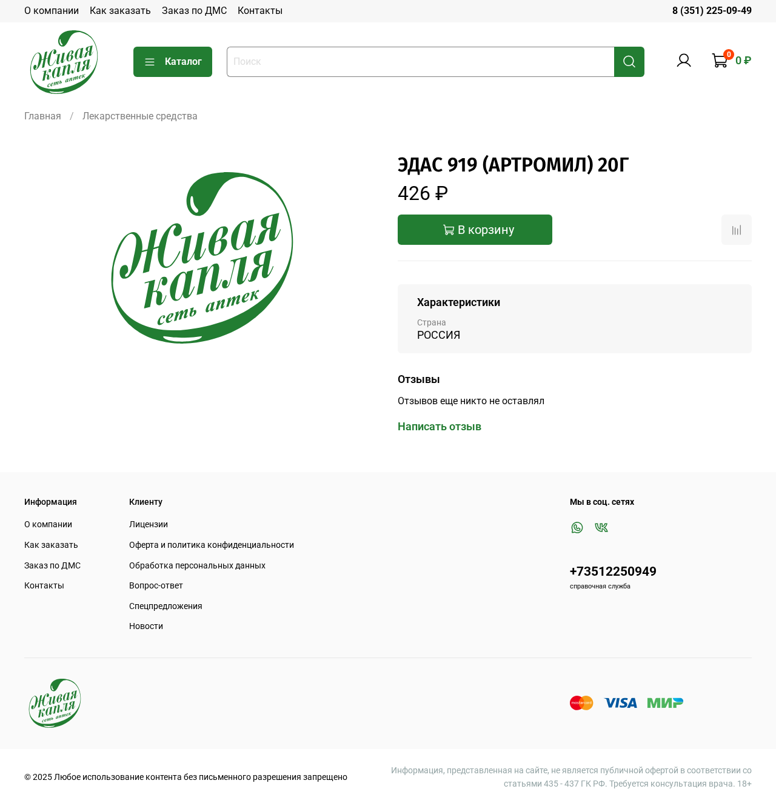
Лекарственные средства (140, 116)
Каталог (183, 61)
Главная (42, 116)
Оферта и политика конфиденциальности (211, 545)
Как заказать (120, 10)
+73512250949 (613, 571)
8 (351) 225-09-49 (712, 10)
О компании (51, 10)
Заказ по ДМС (194, 10)
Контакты (260, 10)
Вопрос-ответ (156, 586)
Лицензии (148, 524)
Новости (146, 626)
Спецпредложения (165, 606)
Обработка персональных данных (197, 566)
